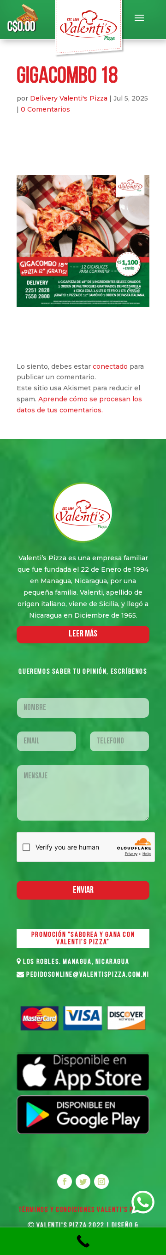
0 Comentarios (45, 109)
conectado (110, 366)
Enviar (83, 890)
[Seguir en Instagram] (101, 1181)
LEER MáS (83, 634)
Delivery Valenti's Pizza (68, 98)
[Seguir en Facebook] (64, 1181)
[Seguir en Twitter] (83, 1181)
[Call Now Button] (83, 1241)
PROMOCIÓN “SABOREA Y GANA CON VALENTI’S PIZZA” (83, 938)
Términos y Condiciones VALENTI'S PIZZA (83, 1210)
